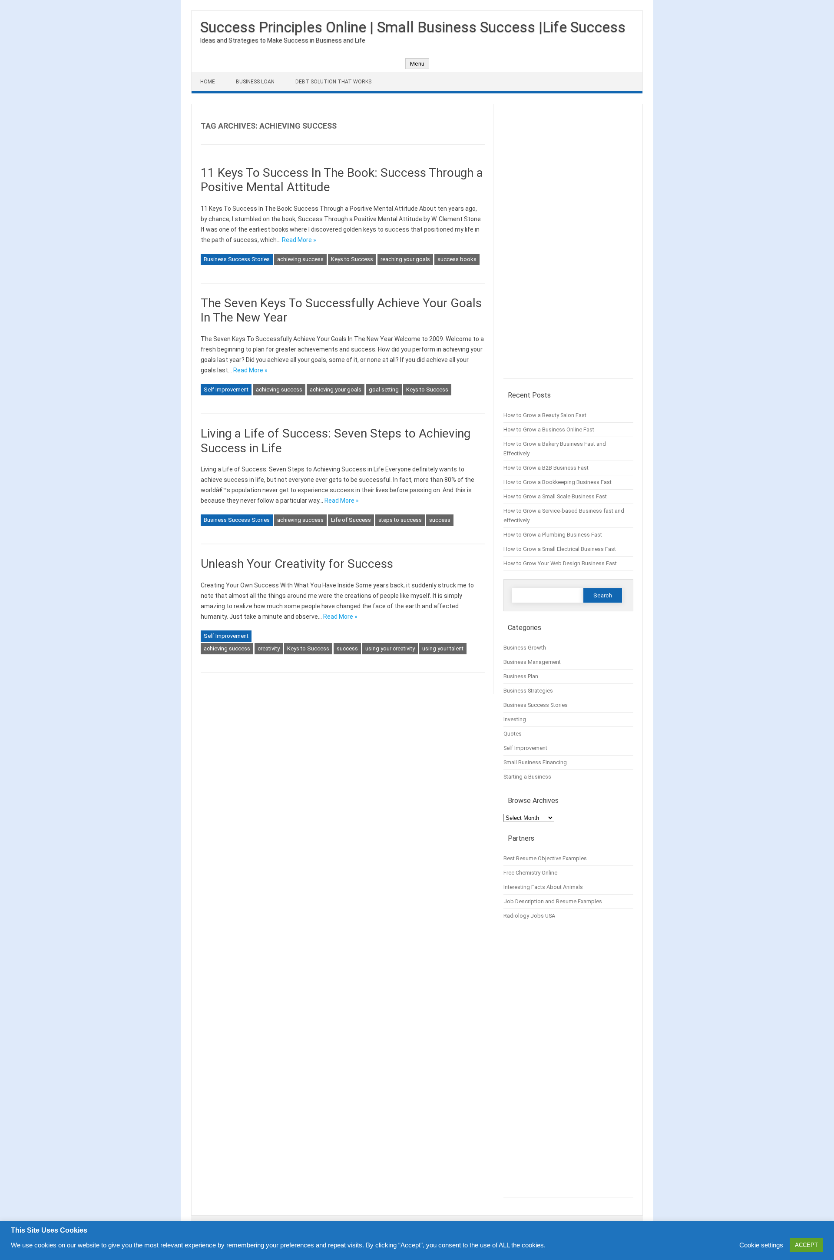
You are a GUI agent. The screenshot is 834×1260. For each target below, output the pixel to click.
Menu (417, 63)
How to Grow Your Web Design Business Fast (560, 563)
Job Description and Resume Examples (552, 901)
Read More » (299, 239)
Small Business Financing (535, 762)
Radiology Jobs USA (529, 915)
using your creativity (390, 648)
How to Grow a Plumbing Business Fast (552, 534)
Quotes (512, 733)
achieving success (300, 259)
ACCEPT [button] (806, 1245)
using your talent (442, 648)
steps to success (400, 520)
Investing (514, 719)
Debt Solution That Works (333, 82)
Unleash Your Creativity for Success (297, 564)
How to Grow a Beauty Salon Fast (544, 415)
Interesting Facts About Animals (543, 887)
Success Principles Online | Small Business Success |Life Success (413, 27)
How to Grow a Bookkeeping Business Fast (557, 482)
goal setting (384, 389)
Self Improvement (226, 389)
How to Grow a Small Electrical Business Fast (559, 549)
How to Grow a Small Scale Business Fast (555, 496)
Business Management (532, 662)
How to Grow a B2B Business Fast (546, 467)
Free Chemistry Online (530, 872)
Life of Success (351, 520)
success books (457, 259)
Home (207, 82)
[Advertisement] (568, 246)
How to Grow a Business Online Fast (548, 429)
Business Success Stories (237, 259)
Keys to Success (352, 259)
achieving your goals (335, 389)
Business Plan (520, 676)
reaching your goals (405, 259)
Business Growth (524, 647)
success (439, 520)
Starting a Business (527, 776)
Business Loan (255, 82)
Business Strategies (528, 690)
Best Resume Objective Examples (545, 858)
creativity (269, 648)
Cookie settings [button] (761, 1245)
